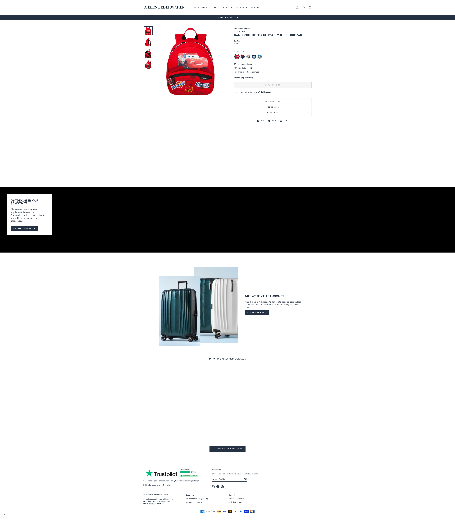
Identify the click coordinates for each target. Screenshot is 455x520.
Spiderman (242, 56)
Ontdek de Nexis (257, 313)
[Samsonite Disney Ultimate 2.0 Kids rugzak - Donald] (248, 170)
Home (236, 28)
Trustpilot (167, 485)
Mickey (254, 56)
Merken (227, 7)
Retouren (273, 113)
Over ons (241, 7)
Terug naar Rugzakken (229, 449)
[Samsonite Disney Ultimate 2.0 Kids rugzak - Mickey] (245, 170)
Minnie (248, 56)
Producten (201, 7)
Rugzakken (244, 28)
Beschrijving (273, 101)
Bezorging (273, 107)
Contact (256, 7)
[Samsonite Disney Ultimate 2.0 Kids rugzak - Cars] (236, 170)
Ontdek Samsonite (24, 228)
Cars (237, 56)
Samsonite (240, 32)
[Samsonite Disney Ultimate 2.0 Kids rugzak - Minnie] (242, 170)
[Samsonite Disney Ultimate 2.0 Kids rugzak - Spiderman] (239, 170)
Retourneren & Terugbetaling (197, 499)
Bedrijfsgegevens (235, 502)
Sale (216, 7)
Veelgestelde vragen (194, 502)
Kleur (240, 52)
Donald (259, 56)
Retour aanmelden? (236, 499)
